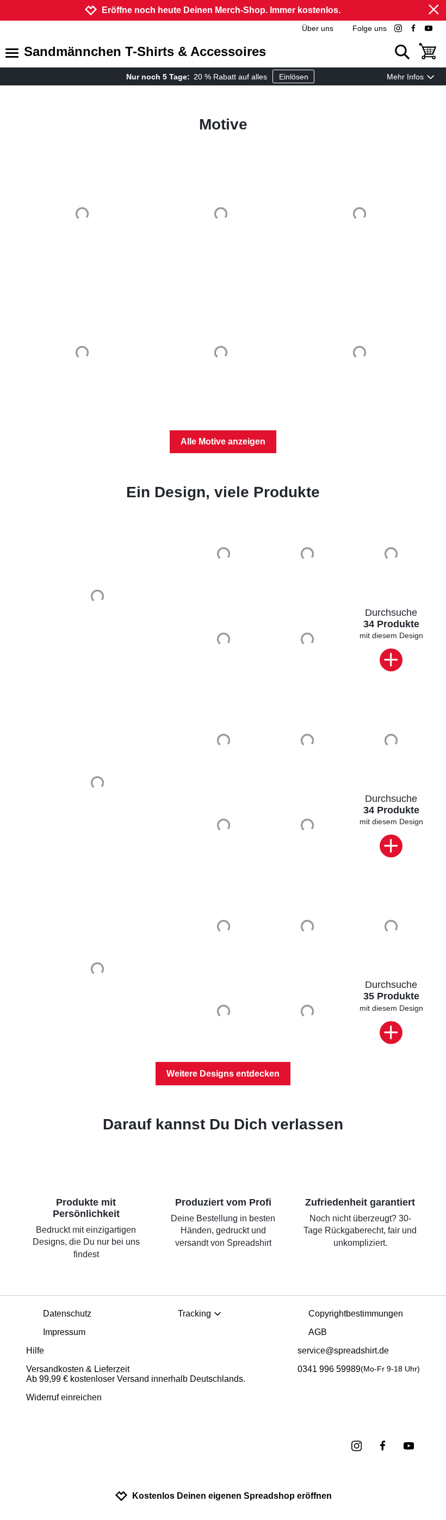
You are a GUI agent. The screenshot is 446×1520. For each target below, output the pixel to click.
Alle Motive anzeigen (223, 441)
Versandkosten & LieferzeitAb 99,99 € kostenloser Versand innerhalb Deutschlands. (135, 1373)
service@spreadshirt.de (343, 1350)
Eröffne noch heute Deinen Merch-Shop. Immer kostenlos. (221, 10)
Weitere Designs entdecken (223, 1073)
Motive (223, 124)
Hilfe (35, 1350)
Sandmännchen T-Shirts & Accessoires (145, 51)
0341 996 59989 (359, 1369)
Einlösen (293, 76)
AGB (317, 1332)
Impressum (64, 1332)
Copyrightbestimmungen (355, 1313)
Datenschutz (67, 1313)
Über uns (317, 28)
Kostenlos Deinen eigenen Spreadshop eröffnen (232, 1495)
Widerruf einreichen (64, 1397)
